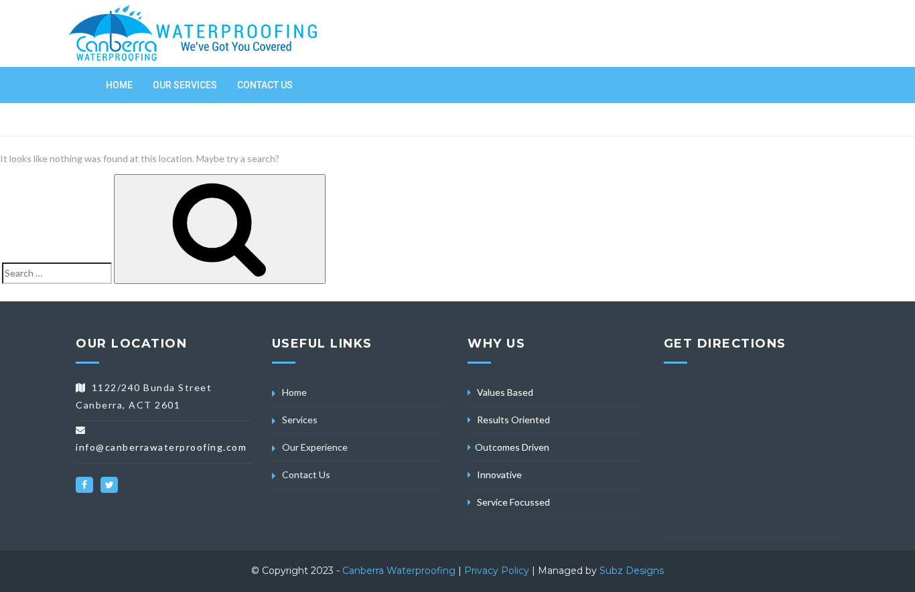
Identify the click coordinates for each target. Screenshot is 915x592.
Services (300, 419)
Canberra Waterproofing (400, 571)
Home (119, 85)
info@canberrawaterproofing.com (161, 447)
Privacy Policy (496, 571)
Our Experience (315, 447)
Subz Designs (632, 571)
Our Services (185, 85)
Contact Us (265, 85)
